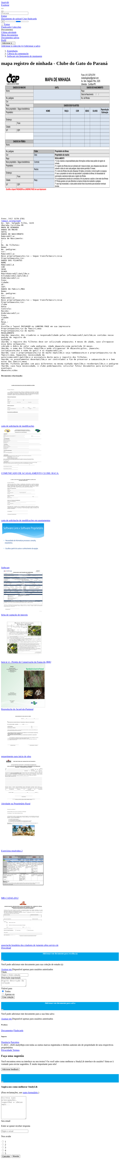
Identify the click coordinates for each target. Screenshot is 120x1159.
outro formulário (30, 1092)
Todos (8, 991)
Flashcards (6, 27)
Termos (16, 1050)
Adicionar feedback (10, 1069)
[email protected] (11, 221)
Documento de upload (11, 18)
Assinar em (6, 969)
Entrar (4, 16)
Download (6, 948)
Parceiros (15, 1042)
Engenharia (12, 51)
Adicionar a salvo (32, 46)
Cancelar (6, 1156)
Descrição (10, 978)
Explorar (5, 5)
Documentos (7, 1030)
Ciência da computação (18, 53)
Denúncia (5, 1042)
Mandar (16, 1156)
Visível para (6, 988)
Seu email (5, 1121)
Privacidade (7, 1050)
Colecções (16, 27)
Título (4, 972)
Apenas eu (9, 994)
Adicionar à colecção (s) (12, 46)
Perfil (3, 40)
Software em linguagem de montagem (24, 56)
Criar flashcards (29, 18)
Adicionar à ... (8, 43)
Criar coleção (7, 997)
